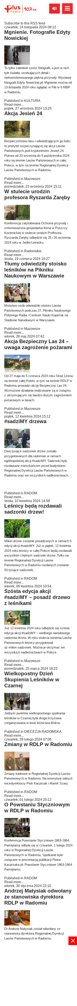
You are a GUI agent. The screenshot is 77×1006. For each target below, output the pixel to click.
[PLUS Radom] (20, 8)
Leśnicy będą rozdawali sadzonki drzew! (33, 509)
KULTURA (32, 101)
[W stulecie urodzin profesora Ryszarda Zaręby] (17, 219)
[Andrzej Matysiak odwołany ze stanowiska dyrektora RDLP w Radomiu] (17, 924)
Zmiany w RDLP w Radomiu (38, 744)
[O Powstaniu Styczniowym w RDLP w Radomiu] (17, 836)
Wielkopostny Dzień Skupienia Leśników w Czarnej (31, 679)
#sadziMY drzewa (25, 421)
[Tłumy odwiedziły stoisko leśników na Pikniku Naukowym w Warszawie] (17, 301)
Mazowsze (32, 179)
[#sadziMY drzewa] (17, 447)
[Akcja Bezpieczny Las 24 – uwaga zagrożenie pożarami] (17, 371)
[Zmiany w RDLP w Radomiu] (17, 769)
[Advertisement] (38, 975)
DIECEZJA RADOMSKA (43, 731)
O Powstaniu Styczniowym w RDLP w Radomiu (37, 807)
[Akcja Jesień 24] (17, 137)
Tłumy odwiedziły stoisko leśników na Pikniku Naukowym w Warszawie (35, 270)
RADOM (30, 493)
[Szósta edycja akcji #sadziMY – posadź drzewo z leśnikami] (17, 624)
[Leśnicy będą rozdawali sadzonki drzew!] (17, 536)
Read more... (14, 104)
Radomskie (32, 251)
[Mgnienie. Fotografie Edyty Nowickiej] (17, 63)
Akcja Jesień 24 (23, 113)
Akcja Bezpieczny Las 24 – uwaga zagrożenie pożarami (38, 344)
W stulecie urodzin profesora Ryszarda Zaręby (37, 194)
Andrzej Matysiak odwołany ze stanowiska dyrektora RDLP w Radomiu (37, 897)
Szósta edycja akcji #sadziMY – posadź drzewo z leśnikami (37, 597)
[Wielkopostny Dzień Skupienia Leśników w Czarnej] (17, 709)
